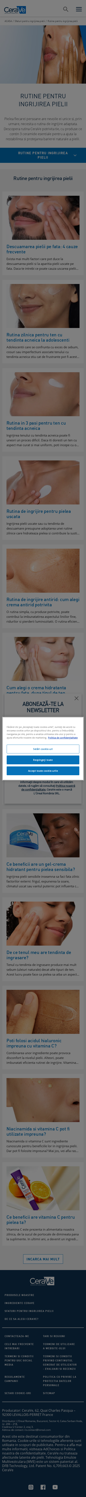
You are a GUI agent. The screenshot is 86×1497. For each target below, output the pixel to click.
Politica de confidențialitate (63, 737)
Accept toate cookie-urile (43, 770)
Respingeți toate (43, 759)
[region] (43, 748)
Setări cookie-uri (43, 748)
